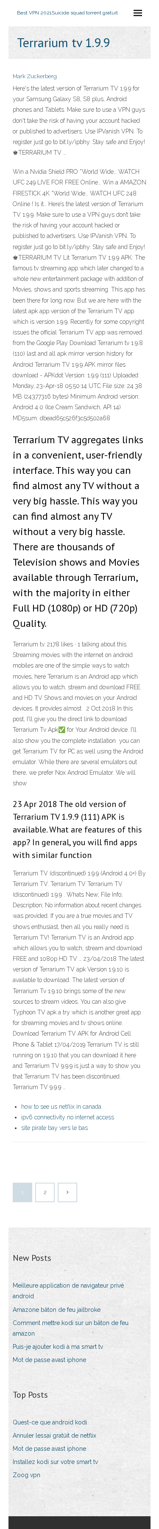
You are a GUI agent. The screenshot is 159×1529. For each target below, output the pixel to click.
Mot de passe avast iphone (49, 1359)
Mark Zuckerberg (35, 76)
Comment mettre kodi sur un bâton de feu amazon (70, 1328)
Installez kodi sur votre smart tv (55, 1461)
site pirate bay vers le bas (54, 1127)
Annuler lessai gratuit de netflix (54, 1435)
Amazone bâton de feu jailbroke (56, 1309)
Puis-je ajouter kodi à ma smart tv (58, 1346)
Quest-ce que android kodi (50, 1422)
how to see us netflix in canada (61, 1106)
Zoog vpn (26, 1475)
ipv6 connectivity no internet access (67, 1117)
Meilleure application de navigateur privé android (68, 1291)
